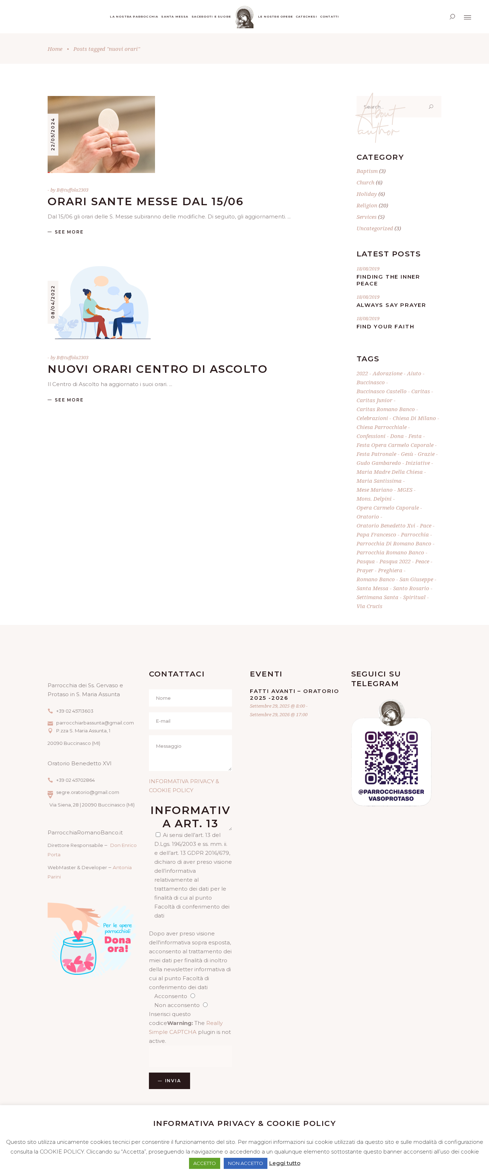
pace (425, 525)
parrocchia (415, 534)
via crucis (369, 606)
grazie (426, 453)
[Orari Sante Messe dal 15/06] (101, 134)
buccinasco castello (382, 391)
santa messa (372, 588)
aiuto (414, 373)
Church (365, 182)
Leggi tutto (284, 1163)
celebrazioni (372, 418)
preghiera (390, 570)
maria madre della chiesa (390, 471)
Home (55, 48)
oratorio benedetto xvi (386, 525)
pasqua (366, 561)
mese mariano (375, 489)
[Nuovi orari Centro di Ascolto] (101, 302)
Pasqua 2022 (395, 561)
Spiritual (414, 597)
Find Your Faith (386, 326)
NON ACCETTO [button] (245, 1163)
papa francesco (376, 534)
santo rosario (411, 588)
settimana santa (377, 597)
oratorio (368, 516)
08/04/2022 (52, 302)
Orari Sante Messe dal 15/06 (146, 201)
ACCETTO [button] (204, 1163)
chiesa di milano (414, 418)
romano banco (376, 579)
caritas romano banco (386, 409)
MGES (404, 489)
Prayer (365, 570)
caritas (420, 391)
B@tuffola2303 (72, 190)
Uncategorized (375, 228)
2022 (362, 373)
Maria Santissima (379, 480)
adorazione (387, 373)
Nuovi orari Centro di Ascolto (158, 369)
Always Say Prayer (392, 305)
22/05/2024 (52, 134)
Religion (367, 205)
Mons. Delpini (374, 498)
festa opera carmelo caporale (395, 444)
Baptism (367, 170)
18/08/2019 (368, 268)
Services (367, 216)
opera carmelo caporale (388, 507)
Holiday (367, 193)
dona (397, 435)
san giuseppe (416, 579)
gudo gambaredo (379, 462)
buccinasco (371, 382)
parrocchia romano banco (390, 552)
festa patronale (376, 453)
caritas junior (374, 400)
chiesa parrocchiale (382, 426)
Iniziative (418, 462)
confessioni (371, 435)
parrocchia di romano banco (394, 543)
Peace (422, 561)
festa (415, 435)
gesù (407, 453)
